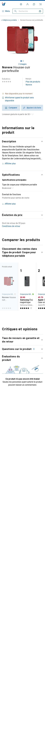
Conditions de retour (11, 226)
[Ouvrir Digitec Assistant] (34, 4)
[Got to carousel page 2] (23, 61)
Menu (7, 11)
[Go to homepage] (3, 4)
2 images (22, 64)
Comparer (13, 108)
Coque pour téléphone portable (26, 294)
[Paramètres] (21, 4)
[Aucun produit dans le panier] (40, 4)
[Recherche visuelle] (40, 11)
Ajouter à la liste (34, 108)
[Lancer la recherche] (15, 11)
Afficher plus (10, 163)
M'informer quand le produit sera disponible (19, 99)
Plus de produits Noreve (33, 82)
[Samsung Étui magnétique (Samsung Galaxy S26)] (27, 287)
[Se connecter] (27, 4)
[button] (22, 93)
